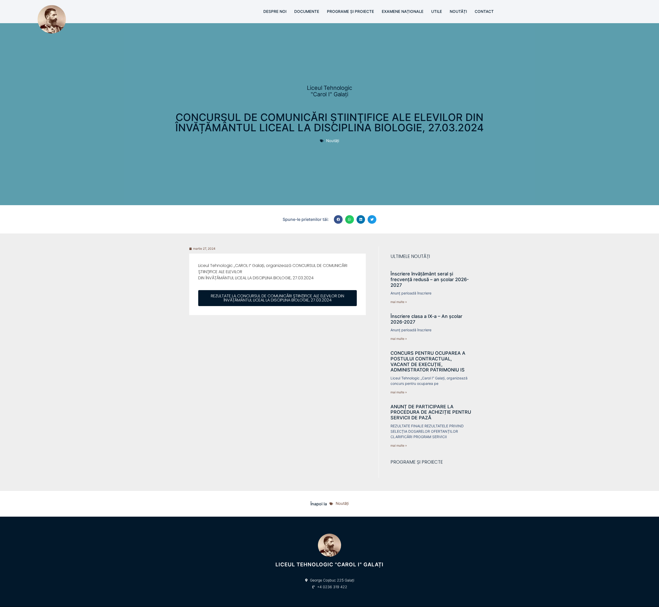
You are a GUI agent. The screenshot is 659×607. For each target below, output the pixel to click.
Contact (484, 11)
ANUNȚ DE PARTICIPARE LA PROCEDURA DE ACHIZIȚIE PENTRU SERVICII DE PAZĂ (431, 412)
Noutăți (458, 11)
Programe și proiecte (350, 11)
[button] (338, 219)
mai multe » (399, 302)
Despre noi (275, 11)
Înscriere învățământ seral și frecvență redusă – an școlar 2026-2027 (430, 279)
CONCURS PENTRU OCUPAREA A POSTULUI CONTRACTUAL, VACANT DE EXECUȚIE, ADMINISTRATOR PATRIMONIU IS (428, 361)
